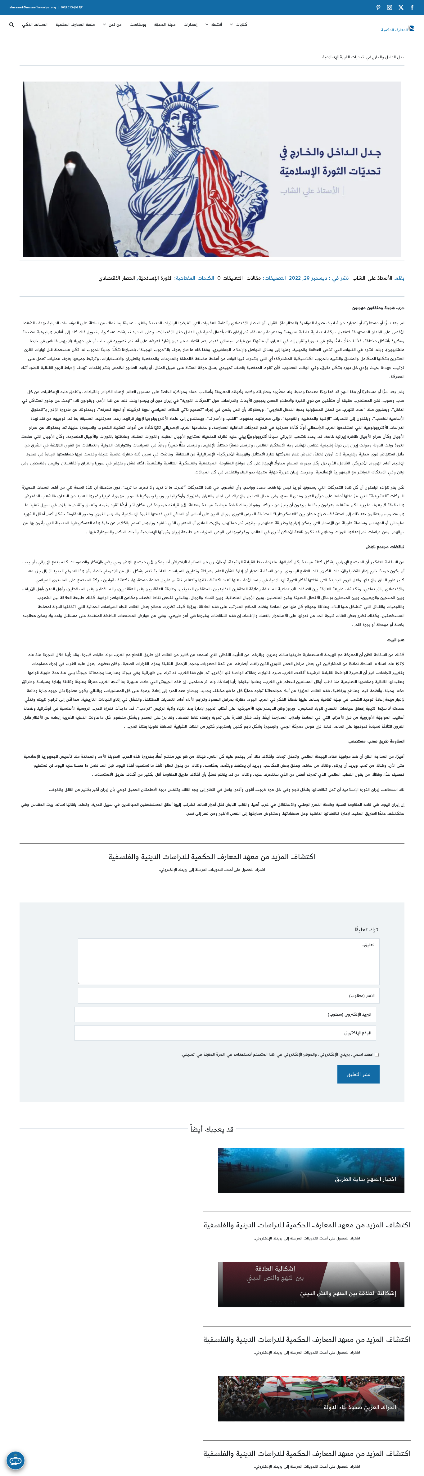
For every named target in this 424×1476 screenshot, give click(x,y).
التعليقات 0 (230, 278)
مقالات (253, 278)
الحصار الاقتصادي (116, 278)
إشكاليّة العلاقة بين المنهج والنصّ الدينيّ (348, 1293)
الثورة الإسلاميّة (155, 278)
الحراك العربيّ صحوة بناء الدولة (360, 1407)
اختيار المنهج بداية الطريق (365, 1179)
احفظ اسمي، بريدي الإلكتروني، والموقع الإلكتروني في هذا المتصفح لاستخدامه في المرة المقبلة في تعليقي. (276, 1054)
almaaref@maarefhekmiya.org (32, 7)
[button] (11, 22)
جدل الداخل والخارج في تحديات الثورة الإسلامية (363, 57)
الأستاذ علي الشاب (372, 278)
